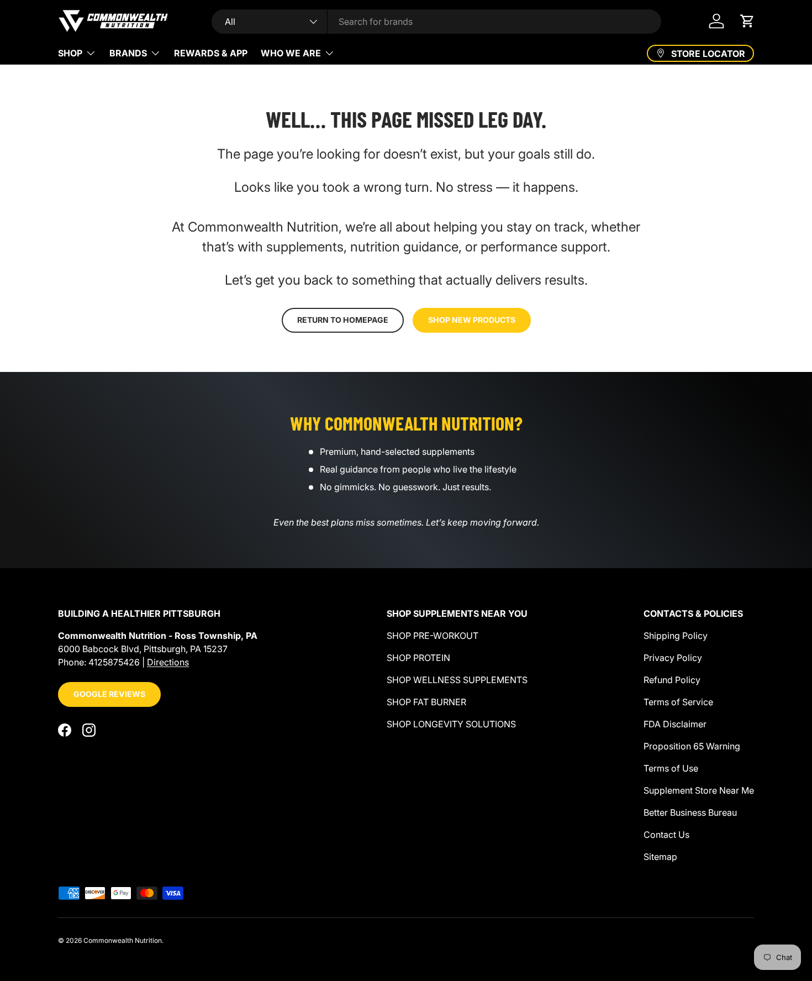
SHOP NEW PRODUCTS (471, 319)
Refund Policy (672, 679)
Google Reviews (109, 694)
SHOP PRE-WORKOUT (432, 635)
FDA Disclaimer (675, 724)
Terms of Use (671, 768)
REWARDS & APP (210, 53)
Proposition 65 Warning (692, 746)
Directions (168, 662)
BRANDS (128, 53)
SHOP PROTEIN (418, 657)
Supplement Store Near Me (699, 790)
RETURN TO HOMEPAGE (342, 319)
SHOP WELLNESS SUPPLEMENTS (457, 679)
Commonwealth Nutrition (122, 940)
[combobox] (437, 21)
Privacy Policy (673, 657)
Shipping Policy (676, 635)
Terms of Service (678, 701)
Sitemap (660, 856)
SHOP (70, 53)
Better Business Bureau (690, 812)
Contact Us (666, 834)
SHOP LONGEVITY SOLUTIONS (451, 724)
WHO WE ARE (291, 53)
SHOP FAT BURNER (426, 701)
